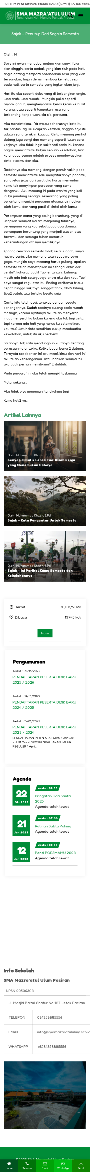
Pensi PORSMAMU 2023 (55, 852)
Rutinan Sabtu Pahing (53, 826)
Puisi (45, 633)
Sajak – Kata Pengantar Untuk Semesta (42, 520)
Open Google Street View (45, 1095)
